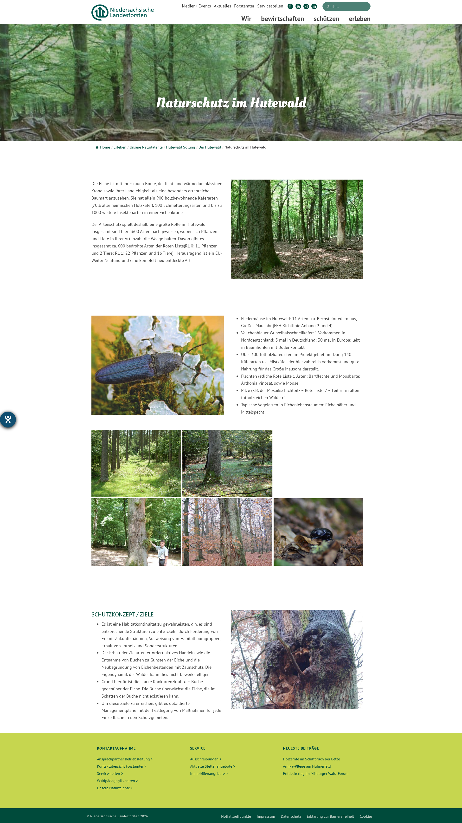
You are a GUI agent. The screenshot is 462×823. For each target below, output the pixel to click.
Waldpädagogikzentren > (117, 780)
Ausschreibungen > (205, 759)
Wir (246, 18)
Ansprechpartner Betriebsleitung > (125, 759)
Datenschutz (291, 816)
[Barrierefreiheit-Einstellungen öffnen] (8, 420)
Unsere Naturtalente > (115, 787)
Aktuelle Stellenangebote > (212, 766)
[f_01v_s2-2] (227, 463)
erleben (360, 18)
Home (105, 147)
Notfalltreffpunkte (236, 816)
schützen (326, 18)
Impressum (266, 816)
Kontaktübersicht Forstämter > (121, 766)
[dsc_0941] (318, 532)
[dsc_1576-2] (227, 532)
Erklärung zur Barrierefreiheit (330, 816)
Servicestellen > (110, 773)
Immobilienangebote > (209, 773)
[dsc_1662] (136, 463)
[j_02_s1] (318, 463)
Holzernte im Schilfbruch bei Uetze (311, 759)
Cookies (366, 816)
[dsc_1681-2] (136, 532)
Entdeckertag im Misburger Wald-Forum (315, 773)
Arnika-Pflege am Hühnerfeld (307, 766)
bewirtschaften (282, 18)
